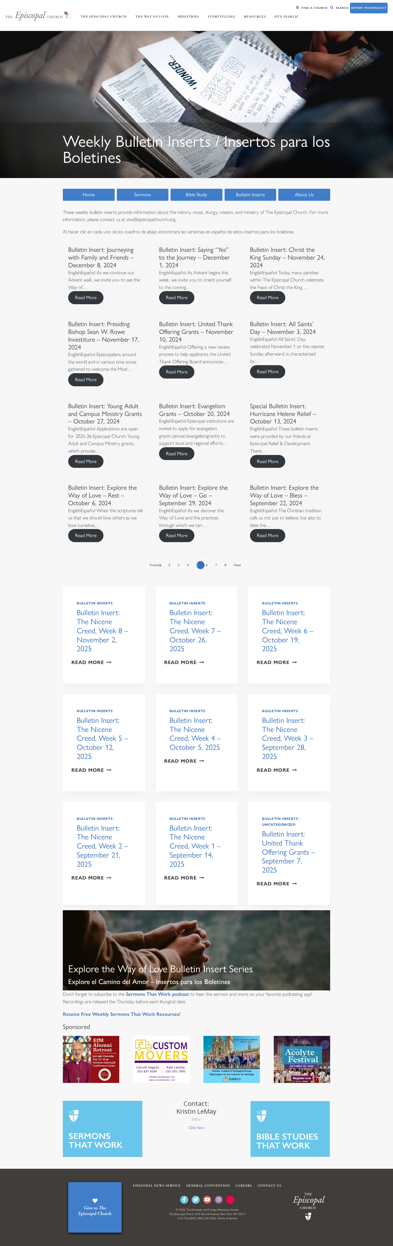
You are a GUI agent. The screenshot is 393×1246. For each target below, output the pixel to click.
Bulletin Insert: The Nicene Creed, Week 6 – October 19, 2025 (287, 630)
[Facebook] (184, 1200)
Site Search (286, 17)
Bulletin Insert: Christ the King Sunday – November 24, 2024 (287, 257)
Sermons (142, 195)
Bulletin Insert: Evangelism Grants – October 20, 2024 (194, 410)
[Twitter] (196, 1200)
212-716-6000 (187, 1218)
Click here (196, 1127)
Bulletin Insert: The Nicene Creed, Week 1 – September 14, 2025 (195, 846)
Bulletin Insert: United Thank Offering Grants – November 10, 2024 (196, 331)
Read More (86, 297)
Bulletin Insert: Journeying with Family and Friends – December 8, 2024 (101, 257)
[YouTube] (207, 1200)
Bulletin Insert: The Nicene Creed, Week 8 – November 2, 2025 (102, 630)
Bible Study (196, 195)
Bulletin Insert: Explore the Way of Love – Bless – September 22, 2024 (284, 495)
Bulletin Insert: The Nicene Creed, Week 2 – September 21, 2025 (102, 846)
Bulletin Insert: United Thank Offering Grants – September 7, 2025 (288, 852)
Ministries (188, 17)
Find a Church (314, 8)
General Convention (208, 1186)
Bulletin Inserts (250, 195)
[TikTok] (230, 1200)
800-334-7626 (207, 1218)
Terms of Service (227, 1218)
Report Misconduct (368, 8)
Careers (244, 1186)
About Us (304, 195)
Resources (255, 17)
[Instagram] (219, 1200)
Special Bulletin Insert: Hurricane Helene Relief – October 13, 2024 (283, 413)
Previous (154, 565)
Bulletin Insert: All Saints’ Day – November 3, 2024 (283, 327)
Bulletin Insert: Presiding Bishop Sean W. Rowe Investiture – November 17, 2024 (103, 335)
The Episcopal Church (103, 17)
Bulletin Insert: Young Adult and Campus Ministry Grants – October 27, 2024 (105, 413)
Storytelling (222, 17)
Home (89, 195)
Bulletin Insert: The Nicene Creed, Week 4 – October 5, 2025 (195, 734)
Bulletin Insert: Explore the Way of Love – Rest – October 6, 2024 (102, 495)
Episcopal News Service (157, 1186)
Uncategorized (278, 825)
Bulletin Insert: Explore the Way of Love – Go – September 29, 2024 (193, 495)
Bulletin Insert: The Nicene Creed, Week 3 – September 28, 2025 (287, 738)
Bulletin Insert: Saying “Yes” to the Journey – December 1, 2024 (194, 257)
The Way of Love (152, 17)
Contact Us (270, 1186)
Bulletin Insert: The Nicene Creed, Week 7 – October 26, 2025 (195, 630)
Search (342, 8)
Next (237, 565)
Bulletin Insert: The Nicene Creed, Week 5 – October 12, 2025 (102, 738)
